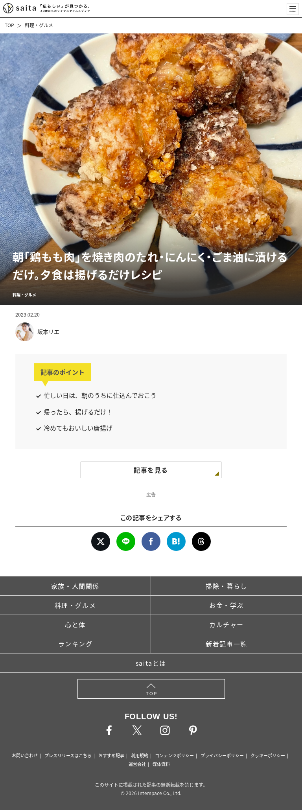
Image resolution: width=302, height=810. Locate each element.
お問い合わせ (25, 755)
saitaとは (151, 663)
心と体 (75, 624)
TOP (9, 25)
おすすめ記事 (111, 755)
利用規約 (139, 755)
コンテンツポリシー (174, 755)
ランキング (75, 643)
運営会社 (137, 764)
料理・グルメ (39, 25)
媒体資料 (161, 764)
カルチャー (226, 624)
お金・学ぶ (226, 605)
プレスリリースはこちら (68, 755)
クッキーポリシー (267, 755)
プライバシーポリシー (222, 755)
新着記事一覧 (226, 643)
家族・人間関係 (75, 586)
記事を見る (151, 470)
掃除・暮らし (226, 586)
